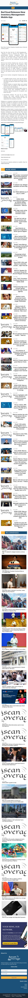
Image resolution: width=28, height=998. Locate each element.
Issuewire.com (23, 52)
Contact (25, 988)
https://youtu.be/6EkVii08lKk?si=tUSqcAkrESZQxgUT (12, 122)
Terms (13, 996)
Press (26, 985)
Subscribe (14, 977)
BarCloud (3, 109)
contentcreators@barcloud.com (7, 154)
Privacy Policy (19, 996)
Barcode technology (17, 110)
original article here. (5, 163)
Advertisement (24, 987)
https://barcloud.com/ (5, 157)
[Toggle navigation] (13, 8)
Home (26, 984)
